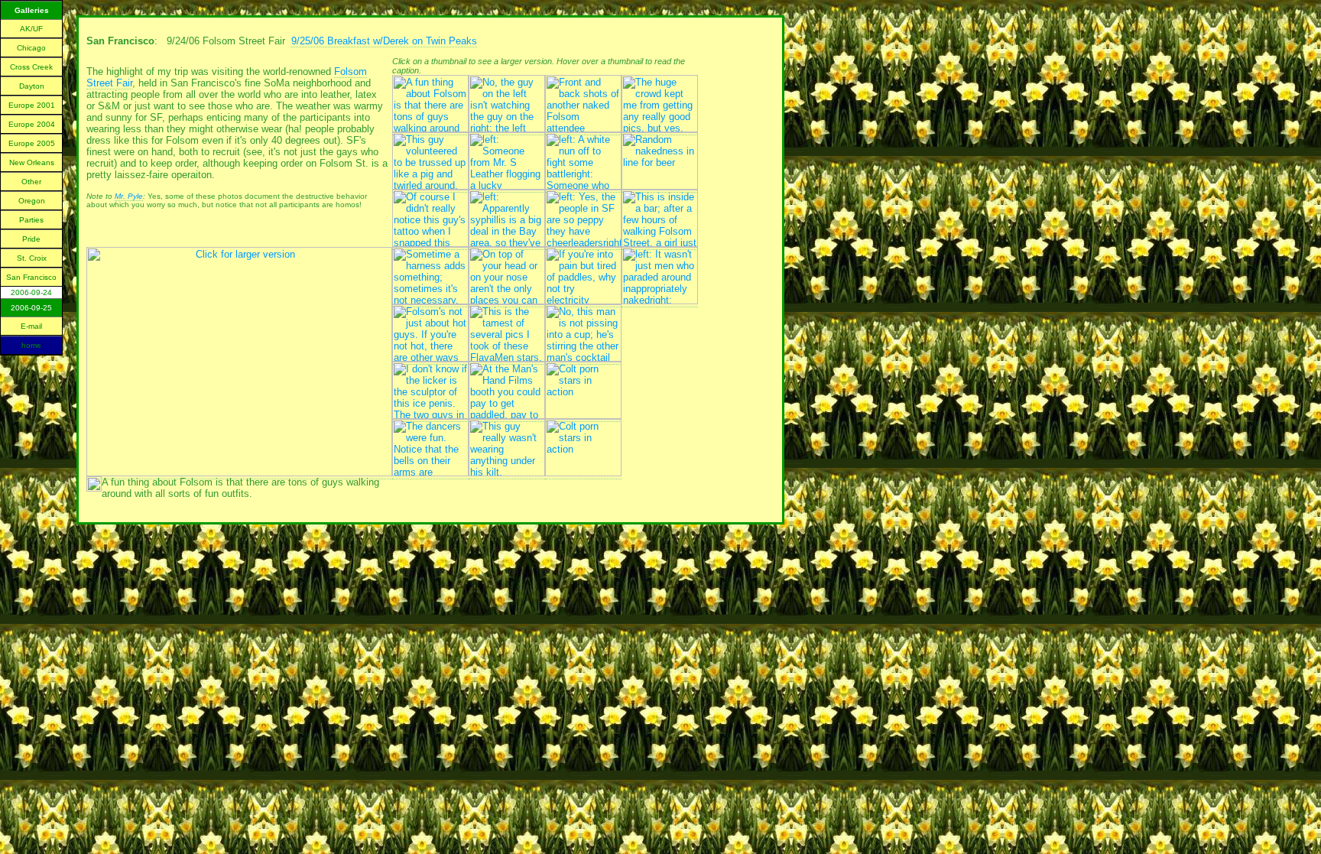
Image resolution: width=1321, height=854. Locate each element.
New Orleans (31, 162)
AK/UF (31, 28)
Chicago (31, 48)
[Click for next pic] (94, 488)
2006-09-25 (31, 308)
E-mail (31, 326)
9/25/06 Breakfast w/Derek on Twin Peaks (384, 41)
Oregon (31, 200)
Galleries (32, 10)
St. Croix (32, 258)
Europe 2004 (31, 124)
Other (31, 181)
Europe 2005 (31, 143)
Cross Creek (31, 67)
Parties (31, 220)
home (31, 345)
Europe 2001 (31, 105)
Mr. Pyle (129, 196)
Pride (31, 239)
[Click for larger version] (239, 473)
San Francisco (31, 277)
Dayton (31, 86)
